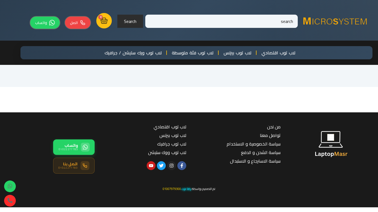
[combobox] (221, 21)
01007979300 (172, 189)
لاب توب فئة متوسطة (192, 53)
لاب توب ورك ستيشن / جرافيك (133, 53)
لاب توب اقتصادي (278, 53)
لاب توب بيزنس (237, 53)
